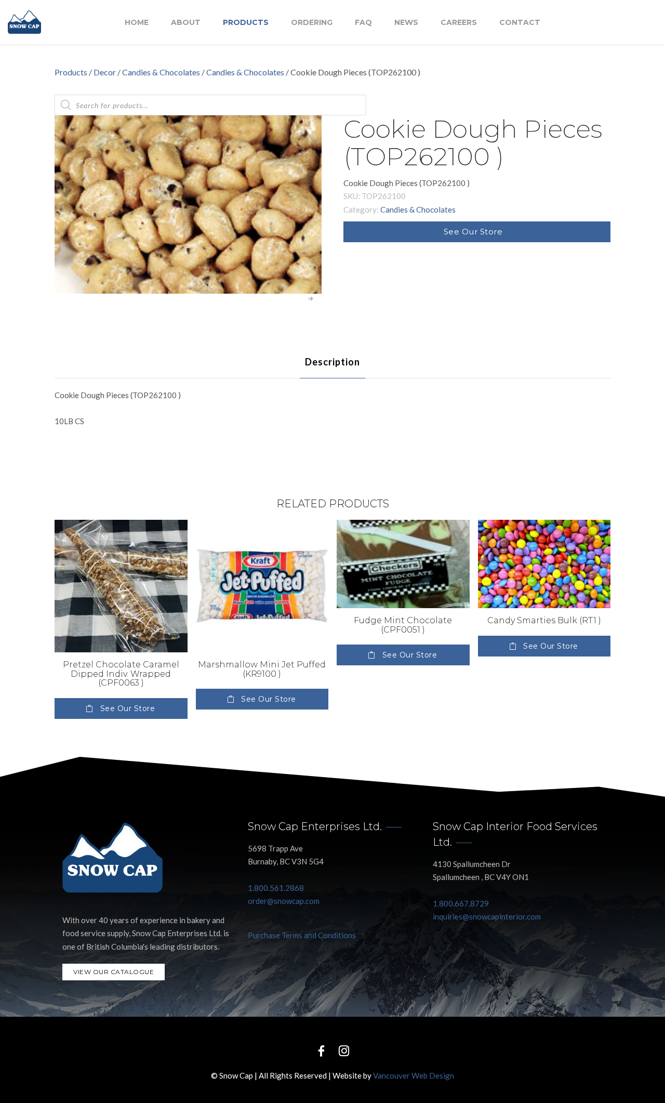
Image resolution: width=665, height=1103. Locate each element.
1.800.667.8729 (461, 903)
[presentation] (311, 298)
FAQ (363, 22)
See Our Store (473, 232)
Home (137, 22)
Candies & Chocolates (161, 72)
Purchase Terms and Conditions (302, 935)
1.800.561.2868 (276, 887)
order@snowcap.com (284, 900)
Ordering (311, 22)
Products (246, 22)
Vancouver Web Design (413, 1075)
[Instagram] (343, 1050)
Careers (459, 22)
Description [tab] (332, 361)
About (186, 22)
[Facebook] (321, 1050)
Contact (519, 22)
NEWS (406, 22)
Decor (105, 72)
